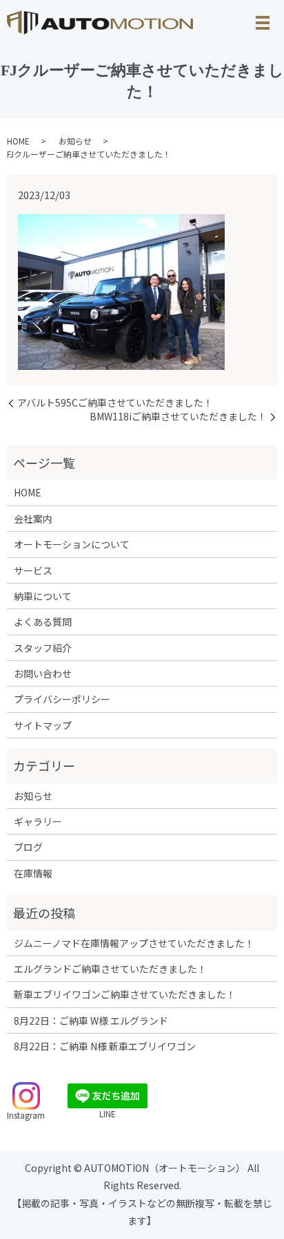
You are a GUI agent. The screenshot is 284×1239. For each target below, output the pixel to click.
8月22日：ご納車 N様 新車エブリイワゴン (105, 1046)
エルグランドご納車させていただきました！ (110, 969)
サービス (33, 570)
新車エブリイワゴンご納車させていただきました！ (125, 994)
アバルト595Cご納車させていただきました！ (115, 402)
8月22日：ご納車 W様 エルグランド (91, 1020)
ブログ (28, 847)
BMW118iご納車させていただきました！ (178, 416)
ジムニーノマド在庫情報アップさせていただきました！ (134, 943)
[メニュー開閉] (263, 23)
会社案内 (33, 518)
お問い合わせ (43, 673)
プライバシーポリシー (62, 699)
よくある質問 (43, 621)
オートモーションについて (72, 544)
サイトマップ (43, 725)
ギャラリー (38, 821)
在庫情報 (33, 873)
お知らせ (75, 141)
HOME (18, 141)
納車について (43, 596)
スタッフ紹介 (43, 648)
